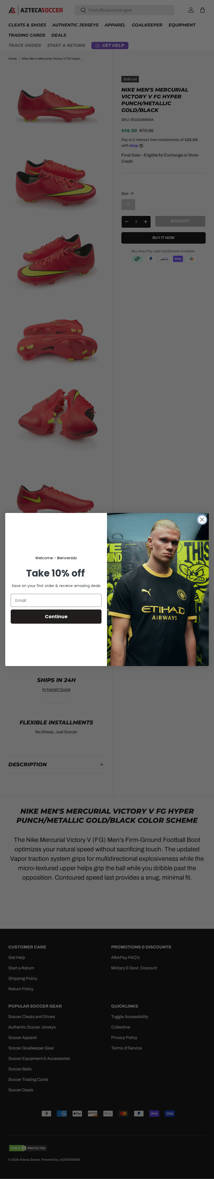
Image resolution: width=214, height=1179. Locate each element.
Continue (56, 616)
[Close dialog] (202, 519)
